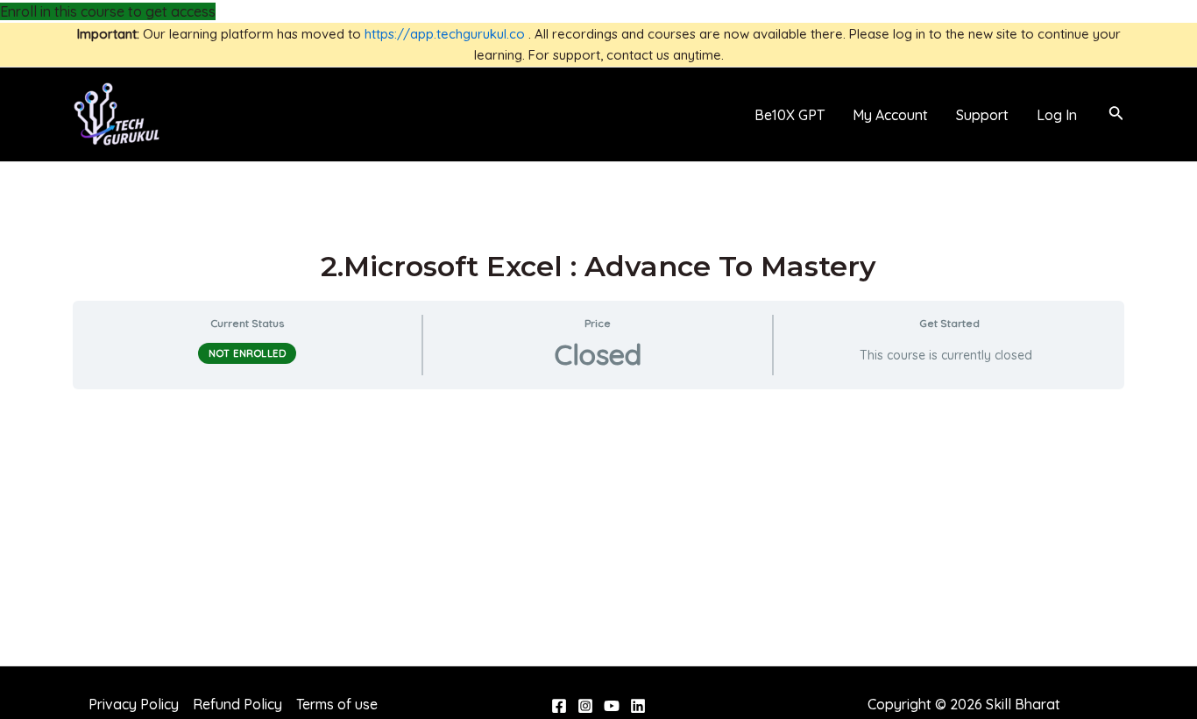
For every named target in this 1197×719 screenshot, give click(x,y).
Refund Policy (237, 704)
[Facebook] (559, 706)
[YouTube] (612, 706)
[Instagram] (585, 706)
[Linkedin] (638, 706)
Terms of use (337, 704)
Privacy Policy (134, 704)
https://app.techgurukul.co (445, 33)
